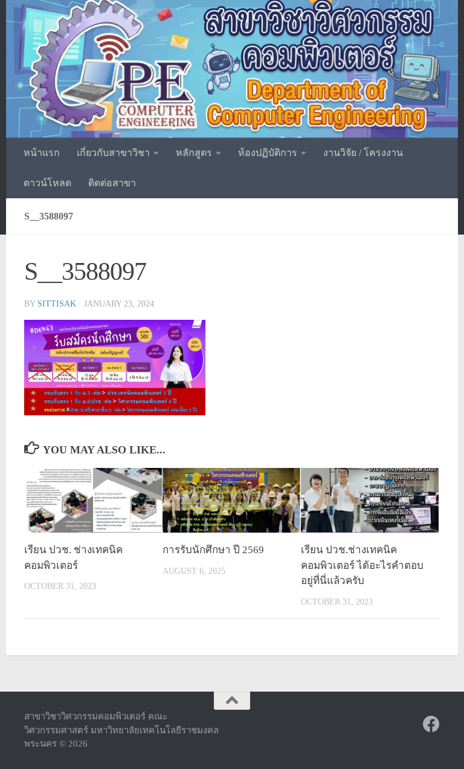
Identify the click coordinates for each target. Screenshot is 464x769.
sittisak (56, 303)
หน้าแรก (42, 153)
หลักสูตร (194, 153)
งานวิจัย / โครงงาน (363, 153)
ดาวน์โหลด (47, 183)
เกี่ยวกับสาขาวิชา (113, 153)
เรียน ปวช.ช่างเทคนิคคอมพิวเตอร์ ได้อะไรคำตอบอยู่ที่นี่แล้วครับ (362, 565)
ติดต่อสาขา (112, 183)
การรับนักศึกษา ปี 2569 (213, 550)
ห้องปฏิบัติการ (267, 153)
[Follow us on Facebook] (431, 724)
